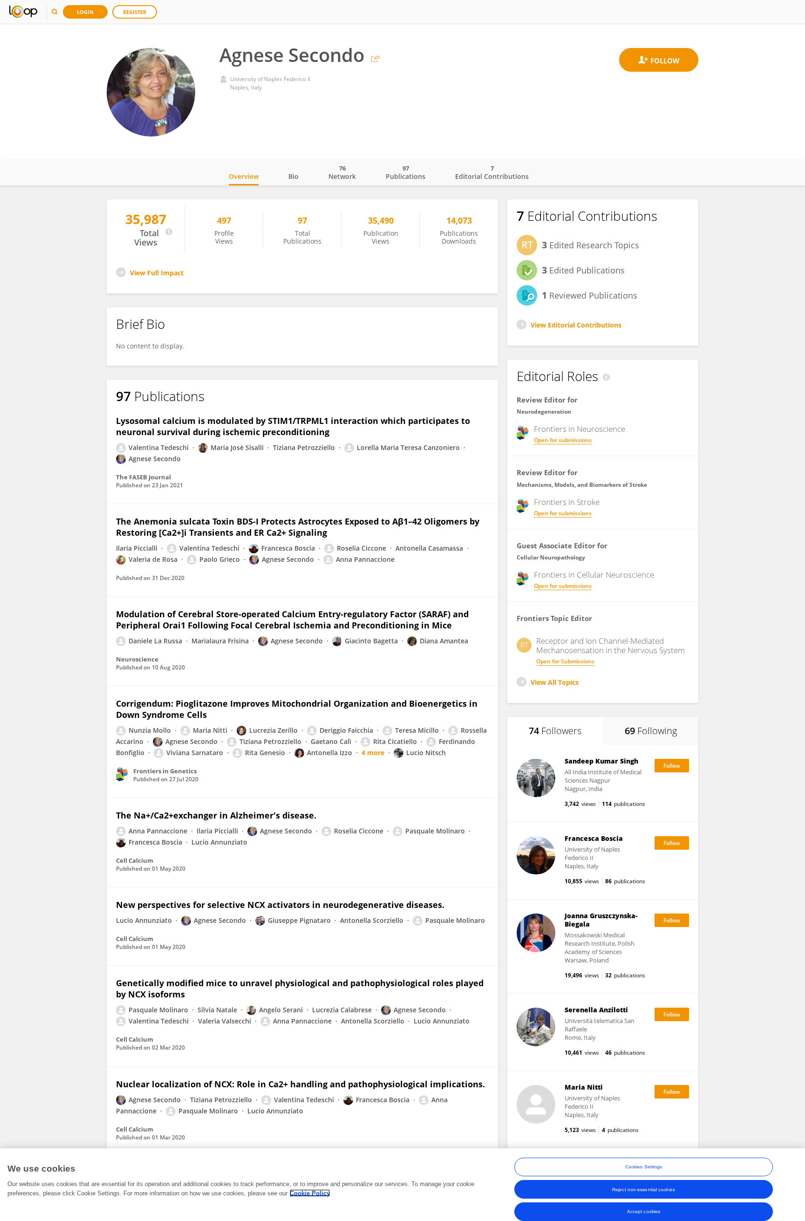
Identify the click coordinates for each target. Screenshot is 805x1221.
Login (85, 11)
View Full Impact (157, 272)
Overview (244, 176)
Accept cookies (643, 1211)
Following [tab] (651, 730)
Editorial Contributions (492, 172)
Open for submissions (563, 440)
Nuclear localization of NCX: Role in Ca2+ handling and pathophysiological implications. (300, 1084)
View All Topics (555, 682)
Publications (405, 172)
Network (342, 172)
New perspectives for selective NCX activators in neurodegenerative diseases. (280, 904)
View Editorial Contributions (576, 325)
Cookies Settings (643, 1166)
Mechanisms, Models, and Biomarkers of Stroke (582, 485)
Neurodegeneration (544, 412)
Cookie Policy (310, 1192)
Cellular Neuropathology (551, 557)
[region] (402, 1184)
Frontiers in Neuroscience (579, 429)
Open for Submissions (565, 661)
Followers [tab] (555, 730)
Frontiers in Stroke (567, 502)
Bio (293, 176)
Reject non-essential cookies (643, 1189)
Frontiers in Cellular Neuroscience (594, 575)
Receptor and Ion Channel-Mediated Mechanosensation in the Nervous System (610, 645)
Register (134, 11)
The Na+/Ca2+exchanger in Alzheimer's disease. (216, 815)
